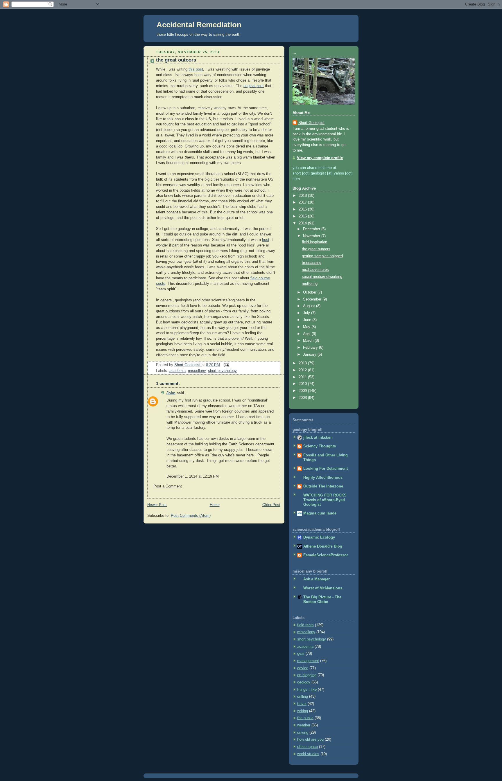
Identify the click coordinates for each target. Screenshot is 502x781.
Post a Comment (167, 486)
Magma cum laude (319, 513)
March (309, 341)
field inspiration (314, 242)
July (307, 313)
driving (302, 732)
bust (265, 240)
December (312, 229)
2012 (303, 370)
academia (177, 371)
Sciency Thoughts (319, 446)
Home (215, 505)
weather (303, 725)
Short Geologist (311, 123)
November (312, 236)
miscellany (197, 371)
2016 (303, 209)
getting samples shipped (322, 256)
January (310, 354)
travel (301, 704)
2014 (303, 223)
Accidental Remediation (199, 24)
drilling (302, 696)
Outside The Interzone (323, 486)
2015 (303, 216)
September (312, 299)
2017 (303, 202)
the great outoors (316, 249)
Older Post (271, 505)
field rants (305, 625)
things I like (307, 690)
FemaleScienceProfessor (325, 555)
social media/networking (322, 277)
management (308, 661)
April (307, 334)
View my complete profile (320, 158)
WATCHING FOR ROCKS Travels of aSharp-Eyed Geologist (325, 500)
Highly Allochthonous (323, 478)
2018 (303, 196)
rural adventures (315, 270)
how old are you (310, 739)
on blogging (306, 675)
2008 (303, 398)
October (310, 292)
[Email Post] (225, 365)
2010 (303, 384)
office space (307, 747)
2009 (303, 391)
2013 (303, 363)
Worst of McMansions (322, 588)
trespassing (311, 263)
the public (305, 718)
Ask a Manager (316, 579)
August (309, 306)
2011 (303, 377)
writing (302, 711)
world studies (308, 754)
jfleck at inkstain (318, 438)
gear (300, 654)
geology (303, 682)
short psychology (222, 371)
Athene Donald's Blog (322, 546)
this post (196, 69)
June (307, 320)
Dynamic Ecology (319, 537)
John (170, 393)
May (307, 327)
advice (302, 668)
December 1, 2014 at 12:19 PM (192, 476)
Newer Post (157, 505)
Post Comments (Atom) (191, 516)
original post (253, 86)
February (311, 347)
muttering (310, 284)
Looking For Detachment (325, 469)
